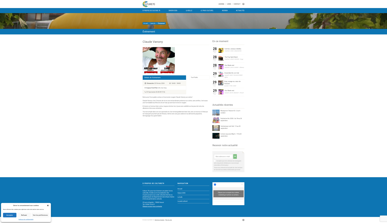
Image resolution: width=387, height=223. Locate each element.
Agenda (221, 4)
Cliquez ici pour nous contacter (152, 206)
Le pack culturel (207, 10)
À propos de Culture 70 (151, 10)
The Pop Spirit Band (231, 57)
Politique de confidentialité (26, 219)
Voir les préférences (40, 215)
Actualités (240, 10)
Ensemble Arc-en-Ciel (232, 73)
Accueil (145, 23)
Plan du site (168, 220)
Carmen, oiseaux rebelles (233, 49)
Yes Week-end (229, 65)
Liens (229, 4)
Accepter (9, 215)
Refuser (24, 215)
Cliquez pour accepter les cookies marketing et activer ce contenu (228, 194)
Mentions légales (159, 220)
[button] (48, 205)
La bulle (189, 10)
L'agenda (152, 23)
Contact (237, 4)
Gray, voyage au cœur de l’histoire (232, 83)
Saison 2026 (173, 10)
